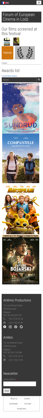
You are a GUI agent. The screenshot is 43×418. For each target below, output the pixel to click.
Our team (27, 404)
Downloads (13, 404)
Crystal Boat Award (9, 76)
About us (13, 398)
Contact (27, 398)
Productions (21, 408)
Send (7, 391)
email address (9, 379)
